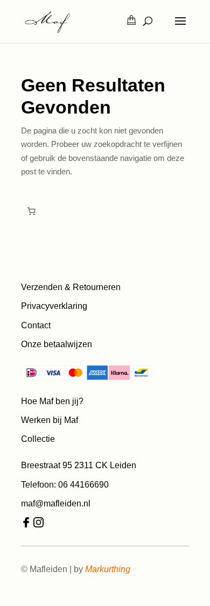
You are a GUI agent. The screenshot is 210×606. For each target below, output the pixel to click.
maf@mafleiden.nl (55, 503)
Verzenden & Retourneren (71, 287)
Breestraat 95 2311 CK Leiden (78, 465)
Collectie (38, 438)
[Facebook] (26, 524)
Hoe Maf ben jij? (52, 401)
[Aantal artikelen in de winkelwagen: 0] (31, 211)
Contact (36, 325)
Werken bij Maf (49, 420)
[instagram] (38, 524)
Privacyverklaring (54, 306)
